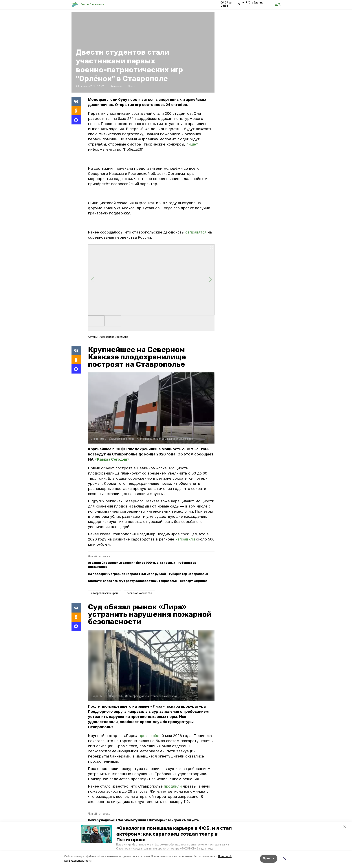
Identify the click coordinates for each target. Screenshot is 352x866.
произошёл (149, 735)
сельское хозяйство (139, 593)
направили (185, 539)
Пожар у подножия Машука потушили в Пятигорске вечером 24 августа (143, 820)
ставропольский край (104, 593)
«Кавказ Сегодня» (112, 459)
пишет (192, 144)
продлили (173, 786)
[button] (96, 834)
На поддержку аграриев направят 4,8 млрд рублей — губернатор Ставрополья (148, 574)
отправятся (195, 232)
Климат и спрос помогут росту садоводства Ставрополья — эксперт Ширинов (148, 581)
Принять (268, 858)
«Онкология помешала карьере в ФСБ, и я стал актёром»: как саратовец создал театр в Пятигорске (174, 833)
